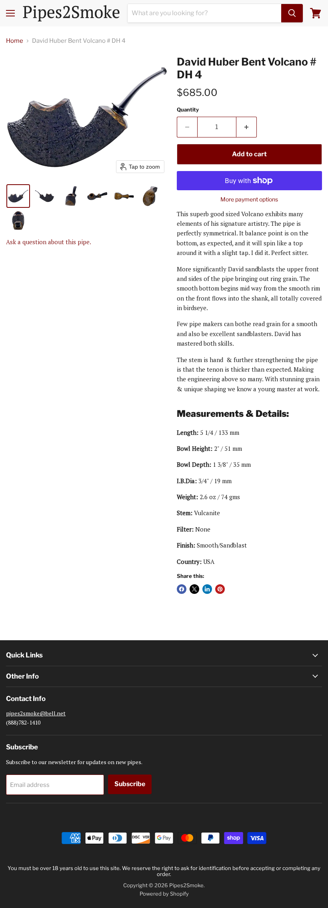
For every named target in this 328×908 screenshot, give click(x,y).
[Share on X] (194, 589)
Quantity (188, 110)
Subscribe (129, 784)
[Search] (292, 13)
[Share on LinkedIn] (207, 589)
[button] (18, 196)
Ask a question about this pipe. (48, 242)
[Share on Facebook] (181, 589)
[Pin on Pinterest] (220, 589)
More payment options (249, 199)
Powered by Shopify (164, 893)
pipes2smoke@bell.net (36, 713)
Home (14, 41)
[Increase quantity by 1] (246, 127)
